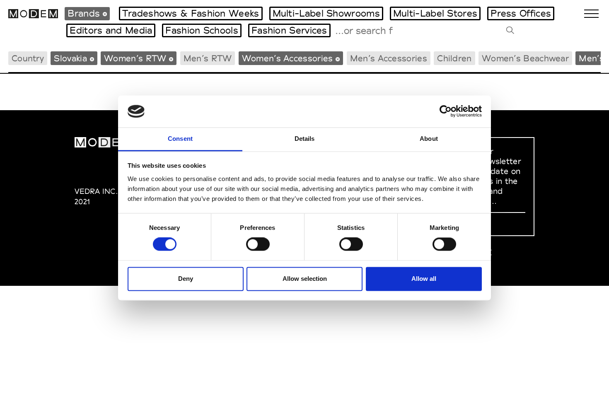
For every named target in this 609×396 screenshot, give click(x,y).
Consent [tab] (180, 138)
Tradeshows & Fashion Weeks (190, 13)
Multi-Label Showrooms (326, 13)
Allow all (423, 278)
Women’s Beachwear (525, 58)
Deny (185, 278)
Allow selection (305, 278)
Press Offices (521, 13)
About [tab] (429, 138)
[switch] (258, 244)
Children (454, 58)
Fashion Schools (201, 30)
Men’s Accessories (388, 58)
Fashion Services (289, 30)
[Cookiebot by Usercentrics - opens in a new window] (445, 111)
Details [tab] (305, 138)
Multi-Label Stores (435, 13)
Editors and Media (111, 30)
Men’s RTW (208, 58)
